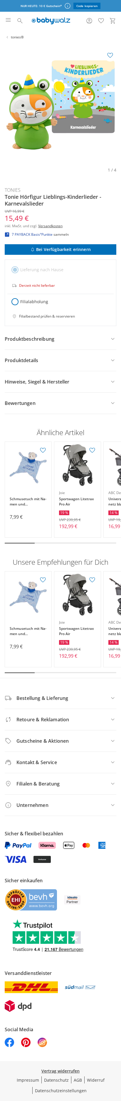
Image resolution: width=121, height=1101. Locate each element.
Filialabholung (34, 301)
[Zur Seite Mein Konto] (89, 20)
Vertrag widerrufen (60, 1071)
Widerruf (96, 1080)
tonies (13, 190)
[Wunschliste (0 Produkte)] (101, 20)
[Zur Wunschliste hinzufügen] (110, 55)
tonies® (17, 37)
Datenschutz (56, 1080)
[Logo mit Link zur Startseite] (51, 20)
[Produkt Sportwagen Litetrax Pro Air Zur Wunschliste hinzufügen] (92, 450)
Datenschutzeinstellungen (61, 1090)
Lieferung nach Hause (41, 269)
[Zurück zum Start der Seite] (115, 1060)
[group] (60, 105)
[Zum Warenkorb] (112, 20)
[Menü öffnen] (8, 20)
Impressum (28, 1080)
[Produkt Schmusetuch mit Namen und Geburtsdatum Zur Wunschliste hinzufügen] (43, 450)
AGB (78, 1080)
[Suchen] (19, 20)
